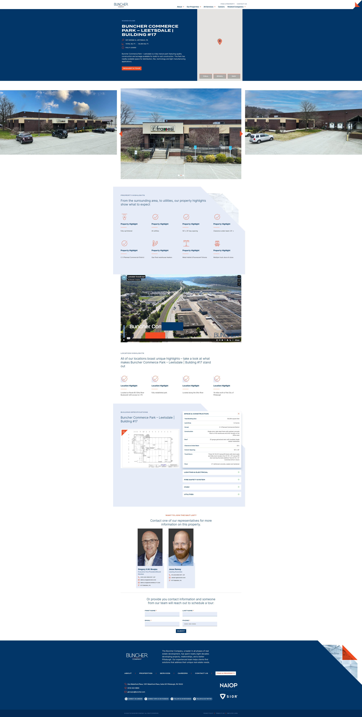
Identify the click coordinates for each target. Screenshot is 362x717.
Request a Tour (131, 68)
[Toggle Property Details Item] (238, 414)
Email (221, 77)
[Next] (241, 134)
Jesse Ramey (175, 569)
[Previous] (120, 134)
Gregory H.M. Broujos (147, 569)
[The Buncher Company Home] (121, 5)
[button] (219, 41)
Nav (236, 77)
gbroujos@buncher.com (148, 580)
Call (207, 77)
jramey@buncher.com (178, 577)
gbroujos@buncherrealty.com (150, 582)
